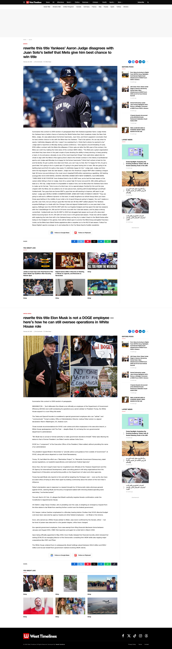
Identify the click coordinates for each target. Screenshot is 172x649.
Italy (100, 7)
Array (89, 272)
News (48, 2)
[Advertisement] (86, 23)
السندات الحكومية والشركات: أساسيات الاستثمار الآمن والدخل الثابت (135, 218)
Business (85, 2)
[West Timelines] (33, 2)
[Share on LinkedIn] (140, 61)
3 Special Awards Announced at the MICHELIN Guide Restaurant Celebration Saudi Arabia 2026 (138, 118)
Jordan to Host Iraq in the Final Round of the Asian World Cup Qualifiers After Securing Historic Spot (38, 274)
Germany (86, 7)
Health (104, 2)
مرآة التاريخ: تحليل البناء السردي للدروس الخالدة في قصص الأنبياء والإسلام (136, 191)
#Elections (60, 2)
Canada (78, 7)
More (119, 2)
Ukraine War (57, 7)
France (94, 7)
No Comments (38, 62)
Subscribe (141, 2)
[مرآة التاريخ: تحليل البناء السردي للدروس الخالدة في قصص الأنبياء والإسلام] (135, 178)
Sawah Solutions (60, 644)
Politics (77, 2)
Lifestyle (95, 2)
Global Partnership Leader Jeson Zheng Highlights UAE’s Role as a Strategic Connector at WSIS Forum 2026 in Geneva (139, 105)
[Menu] (24, 2)
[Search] (148, 2)
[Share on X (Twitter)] (133, 61)
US (53, 2)
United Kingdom (68, 7)
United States (27, 313)
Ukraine (125, 7)
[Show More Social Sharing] (147, 61)
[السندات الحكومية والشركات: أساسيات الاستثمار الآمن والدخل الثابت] (135, 205)
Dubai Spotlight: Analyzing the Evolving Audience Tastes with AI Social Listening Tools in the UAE (137, 164)
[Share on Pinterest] (136, 61)
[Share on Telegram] (143, 61)
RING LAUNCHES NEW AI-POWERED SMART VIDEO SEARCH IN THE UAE (137, 129)
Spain (112, 7)
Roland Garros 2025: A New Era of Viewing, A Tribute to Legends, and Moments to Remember (69, 274)
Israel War (47, 7)
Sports (111, 2)
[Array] (102, 260)
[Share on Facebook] (129, 61)
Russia (106, 7)
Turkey (119, 7)
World (69, 2)
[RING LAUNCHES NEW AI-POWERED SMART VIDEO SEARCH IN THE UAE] (125, 130)
